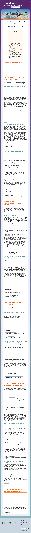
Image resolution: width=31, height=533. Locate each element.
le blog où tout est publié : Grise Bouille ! (14, 338)
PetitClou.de (6, 420)
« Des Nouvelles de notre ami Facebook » (12, 476)
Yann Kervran (10, 353)
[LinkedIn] (26, 522)
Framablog (20, 230)
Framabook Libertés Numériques (13, 238)
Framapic (5, 126)
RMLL (20, 448)
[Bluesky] (24, 522)
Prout (3, 524)
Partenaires (10, 523)
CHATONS (7, 414)
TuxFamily (18, 419)
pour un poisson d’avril (21, 468)
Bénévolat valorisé (11, 522)
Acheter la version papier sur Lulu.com (10, 332)
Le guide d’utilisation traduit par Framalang (11, 295)
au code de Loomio (11, 195)
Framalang (12, 465)
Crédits (15, 523)
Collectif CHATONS (16, 449)
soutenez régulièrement (20, 503)
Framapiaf (20, 283)
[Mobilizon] (21, 522)
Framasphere (6, 97)
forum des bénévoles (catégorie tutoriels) (13, 253)
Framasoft (11, 26)
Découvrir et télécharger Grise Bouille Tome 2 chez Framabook (14, 334)
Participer (10, 521)
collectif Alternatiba (12, 397)
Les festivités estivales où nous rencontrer (16, 53)
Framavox (25, 154)
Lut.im (12, 143)
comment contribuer (18, 252)
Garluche (9, 420)
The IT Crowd (12, 410)
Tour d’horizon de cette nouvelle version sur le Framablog (13, 145)
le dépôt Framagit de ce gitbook (19, 244)
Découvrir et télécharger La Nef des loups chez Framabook (14, 376)
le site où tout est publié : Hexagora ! (13, 378)
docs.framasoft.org (10, 249)
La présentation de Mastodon (9, 296)
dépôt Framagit (8, 252)
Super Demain (20, 432)
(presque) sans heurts (19, 103)
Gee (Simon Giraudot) (13, 316)
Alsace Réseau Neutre (15, 420)
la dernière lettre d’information (18, 113)
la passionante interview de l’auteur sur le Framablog (14, 377)
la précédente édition (9, 239)
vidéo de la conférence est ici (19, 434)
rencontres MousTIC (23, 428)
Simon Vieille (22, 419)
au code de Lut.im (10, 146)
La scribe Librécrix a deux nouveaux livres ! (15, 45)
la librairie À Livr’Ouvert (15, 333)
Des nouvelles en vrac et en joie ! (14, 52)
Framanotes (15, 91)
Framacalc (5, 102)
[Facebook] (21, 524)
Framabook (7, 307)
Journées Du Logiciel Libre (19, 429)
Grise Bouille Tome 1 (11, 336)
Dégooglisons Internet (10, 72)
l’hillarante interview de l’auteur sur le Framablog (13, 337)
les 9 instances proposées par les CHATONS (14, 292)
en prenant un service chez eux (20, 196)
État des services (4, 523)
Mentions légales (16, 521)
